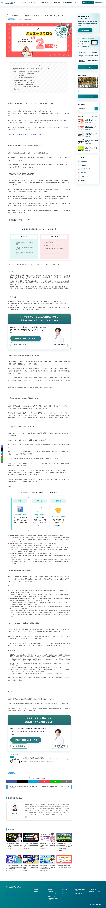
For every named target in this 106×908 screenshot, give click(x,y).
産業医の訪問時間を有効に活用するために (27, 80)
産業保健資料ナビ (99, 2)
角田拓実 (14, 813)
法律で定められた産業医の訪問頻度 (26, 73)
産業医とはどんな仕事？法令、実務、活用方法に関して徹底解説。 (26, 134)
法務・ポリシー (93, 886)
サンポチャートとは (26, 2)
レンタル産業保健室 (40, 2)
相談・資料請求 (79, 886)
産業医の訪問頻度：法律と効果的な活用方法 (27, 71)
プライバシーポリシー (9, 892)
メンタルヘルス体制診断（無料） (53, 899)
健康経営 (63, 893)
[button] (11, 781)
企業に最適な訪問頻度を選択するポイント (28, 78)
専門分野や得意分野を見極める (25, 84)
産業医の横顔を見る (87, 96)
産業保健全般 (11, 19)
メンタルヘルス (65, 891)
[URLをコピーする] (66, 781)
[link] (26, 817)
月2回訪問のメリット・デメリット (26, 75)
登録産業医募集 (68, 2)
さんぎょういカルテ (49, 2)
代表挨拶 (74, 2)
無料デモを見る (87, 67)
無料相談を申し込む (87, 2)
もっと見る (94, 116)
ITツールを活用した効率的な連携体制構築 (28, 86)
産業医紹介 (50, 889)
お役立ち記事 (57, 2)
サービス (33, 2)
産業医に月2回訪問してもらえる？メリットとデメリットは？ (32, 69)
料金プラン (50, 891)
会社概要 (62, 2)
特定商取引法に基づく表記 (10, 894)
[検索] (96, 108)
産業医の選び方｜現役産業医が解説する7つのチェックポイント (41, 758)
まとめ (17, 89)
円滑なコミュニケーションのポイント (27, 82)
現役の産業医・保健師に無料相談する (81, 890)
